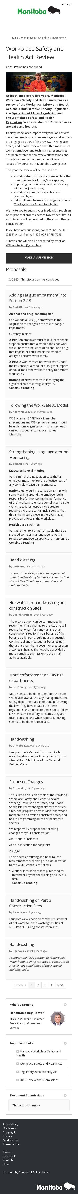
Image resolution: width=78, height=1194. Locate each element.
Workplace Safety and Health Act (41, 1063)
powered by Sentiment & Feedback (25, 1172)
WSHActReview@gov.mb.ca (23, 245)
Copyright (9, 1132)
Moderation (10, 1140)
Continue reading (21, 388)
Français (67, 4)
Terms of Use (12, 1144)
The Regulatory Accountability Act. (36, 204)
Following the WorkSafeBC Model (38, 405)
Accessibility (10, 1124)
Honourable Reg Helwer (27, 1013)
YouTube (8, 1160)
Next (60, 985)
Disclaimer (9, 1128)
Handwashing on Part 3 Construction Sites (30, 902)
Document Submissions (27, 1095)
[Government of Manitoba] (54, 1184)
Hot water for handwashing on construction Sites (36, 605)
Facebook (9, 1156)
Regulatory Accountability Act (38, 1072)
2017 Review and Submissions (39, 1080)
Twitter (7, 1152)
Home (14, 37)
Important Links (21, 1043)
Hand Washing (22, 560)
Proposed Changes (26, 781)
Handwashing (21, 739)
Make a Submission (39, 257)
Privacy (7, 1136)
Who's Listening (21, 1004)
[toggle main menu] (72, 25)
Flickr (6, 1164)
